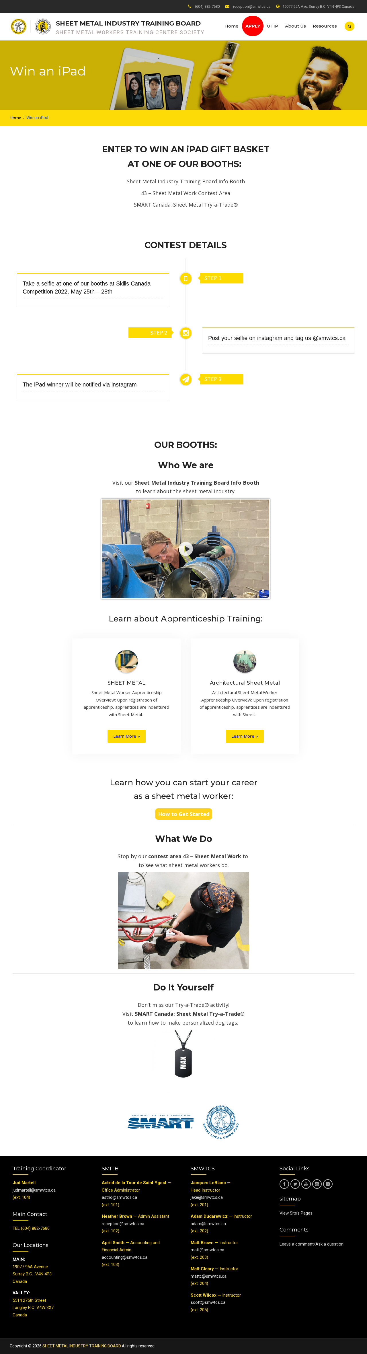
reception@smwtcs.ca (251, 6)
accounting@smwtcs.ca (124, 1257)
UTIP (272, 26)
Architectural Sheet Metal (245, 683)
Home (232, 26)
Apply (252, 26)
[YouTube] (306, 1184)
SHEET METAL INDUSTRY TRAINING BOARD (128, 23)
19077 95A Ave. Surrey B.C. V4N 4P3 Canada (318, 6)
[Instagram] (317, 1184)
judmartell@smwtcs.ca (34, 1190)
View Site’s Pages (296, 1213)
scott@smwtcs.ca (208, 1302)
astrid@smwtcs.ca (119, 1197)
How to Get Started (183, 814)
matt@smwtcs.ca (207, 1249)
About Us (295, 26)
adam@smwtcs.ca (209, 1223)
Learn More (124, 736)
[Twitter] (295, 1184)
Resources (325, 26)
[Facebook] (284, 1184)
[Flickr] (328, 1184)
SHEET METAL (126, 683)
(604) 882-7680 (207, 6)
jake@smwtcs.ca (207, 1197)
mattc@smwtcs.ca (209, 1276)
